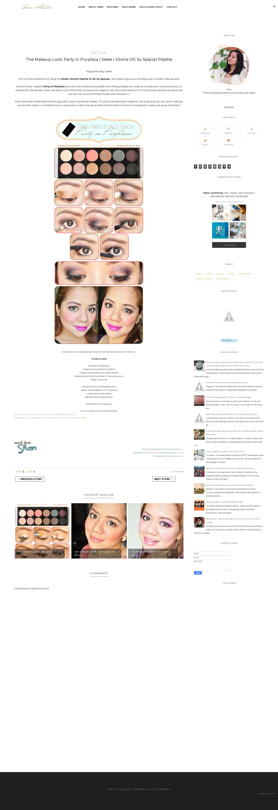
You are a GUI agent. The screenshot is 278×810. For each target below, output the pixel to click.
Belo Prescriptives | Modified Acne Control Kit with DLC (231, 414)
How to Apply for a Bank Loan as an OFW (225, 451)
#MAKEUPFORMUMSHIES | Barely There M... (150, 553)
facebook (251, 133)
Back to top (266, 794)
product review (223, 279)
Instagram (205, 133)
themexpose (139, 789)
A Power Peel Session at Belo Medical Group (227, 382)
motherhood (245, 274)
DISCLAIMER (129, 7)
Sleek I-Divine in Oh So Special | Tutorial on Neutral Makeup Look (44, 414)
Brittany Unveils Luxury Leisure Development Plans (229, 485)
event (209, 274)
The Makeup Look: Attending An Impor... (38, 553)
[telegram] (23, 471)
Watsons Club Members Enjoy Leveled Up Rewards (230, 468)
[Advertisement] (146, 18)
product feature (204, 279)
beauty (199, 274)
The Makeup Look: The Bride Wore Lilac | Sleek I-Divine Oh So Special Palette (50, 418)
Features (112, 7)
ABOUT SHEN (95, 7)
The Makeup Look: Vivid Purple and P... (94, 553)
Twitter (180, 452)
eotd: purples (99, 52)
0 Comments (177, 472)
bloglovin (228, 145)
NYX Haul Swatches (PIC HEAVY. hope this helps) (228, 397)
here (181, 449)
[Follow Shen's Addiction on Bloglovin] (229, 342)
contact (172, 7)
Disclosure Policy (151, 7)
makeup (231, 274)
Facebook (155, 452)
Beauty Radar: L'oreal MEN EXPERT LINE (224, 502)
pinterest (228, 133)
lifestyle (220, 274)
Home (81, 7)
